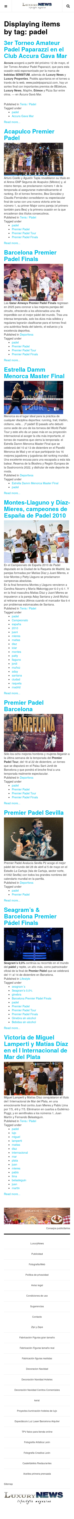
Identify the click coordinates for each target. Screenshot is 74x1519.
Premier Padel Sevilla (34, 812)
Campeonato (20, 620)
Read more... (12, 122)
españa (16, 624)
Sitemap (8, 1483)
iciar (14, 648)
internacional (20, 1152)
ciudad (16, 679)
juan (14, 1164)
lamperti (17, 1141)
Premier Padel (21, 229)
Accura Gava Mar (23, 116)
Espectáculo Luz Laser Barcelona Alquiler (37, 1421)
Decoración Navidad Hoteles (37, 1379)
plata (15, 1160)
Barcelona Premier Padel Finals (30, 255)
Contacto (37, 1316)
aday (15, 671)
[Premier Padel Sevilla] (33, 839)
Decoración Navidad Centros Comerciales (37, 1389)
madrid (16, 687)
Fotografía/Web (37, 1264)
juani (15, 632)
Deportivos (26, 334)
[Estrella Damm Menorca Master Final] (33, 397)
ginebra (16, 994)
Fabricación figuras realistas (37, 1358)
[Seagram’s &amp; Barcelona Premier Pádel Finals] (33, 944)
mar (14, 1156)
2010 (15, 628)
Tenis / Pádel (28, 104)
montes (16, 652)
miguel (16, 1137)
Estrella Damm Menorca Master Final (34, 372)
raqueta (17, 683)
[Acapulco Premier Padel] (33, 159)
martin (16, 1188)
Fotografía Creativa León (37, 1452)
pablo (15, 1172)
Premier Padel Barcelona (24, 705)
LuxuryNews (37, 1243)
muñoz (16, 667)
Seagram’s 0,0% (22, 990)
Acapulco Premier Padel (29, 134)
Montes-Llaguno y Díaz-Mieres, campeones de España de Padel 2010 (37, 508)
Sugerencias (37, 1306)
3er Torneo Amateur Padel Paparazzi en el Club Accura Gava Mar (35, 49)
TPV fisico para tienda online (37, 1431)
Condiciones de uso (37, 1295)
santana (17, 675)
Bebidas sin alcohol (24, 1022)
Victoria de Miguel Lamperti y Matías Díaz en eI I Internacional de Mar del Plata (36, 1047)
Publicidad (37, 1253)
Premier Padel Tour (24, 233)
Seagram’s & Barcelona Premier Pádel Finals (30, 916)
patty (15, 656)
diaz (14, 644)
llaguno (16, 660)
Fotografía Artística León (37, 1442)
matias (16, 640)
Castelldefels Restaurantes (37, 1463)
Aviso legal (37, 1285)
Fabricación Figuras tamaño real (37, 1347)
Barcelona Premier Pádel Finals (31, 998)
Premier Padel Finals (25, 237)
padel (15, 112)
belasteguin (19, 1180)
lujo (14, 1133)
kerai (37, 1400)
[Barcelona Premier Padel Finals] (33, 282)
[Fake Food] (37, 1216)
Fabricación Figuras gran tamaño (37, 1337)
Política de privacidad (37, 1274)
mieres (16, 636)
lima (14, 1176)
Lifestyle (25, 979)
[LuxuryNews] (37, 6)
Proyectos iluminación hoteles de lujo (37, 1410)
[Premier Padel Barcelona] (33, 732)
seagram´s (18, 986)
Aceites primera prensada (37, 1473)
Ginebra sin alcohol (24, 1018)
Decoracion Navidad (37, 1368)
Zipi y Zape (37, 1327)
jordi (14, 663)
